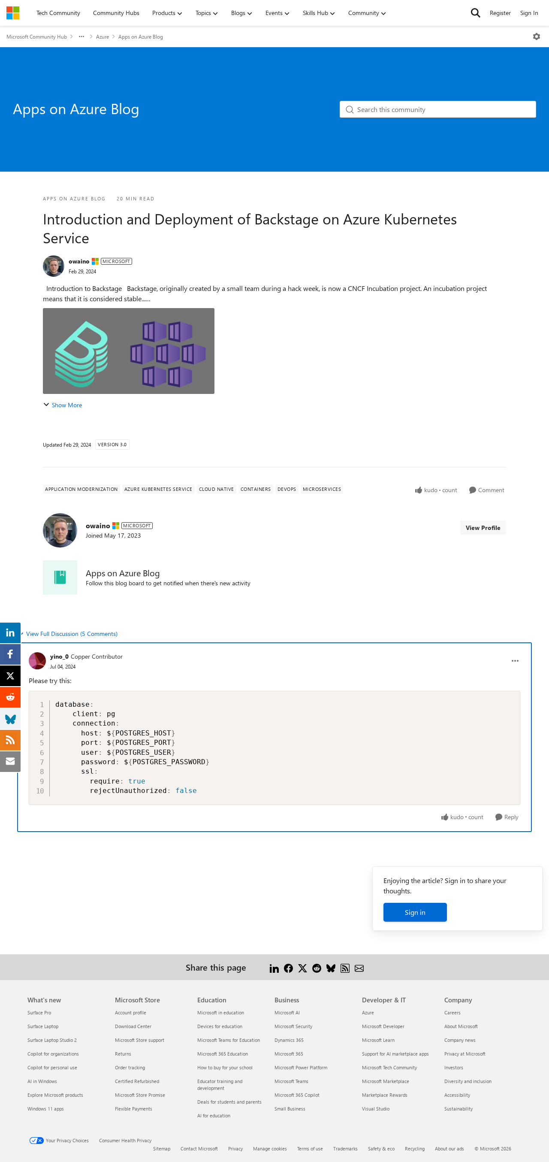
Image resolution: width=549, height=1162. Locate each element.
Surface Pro (39, 1012)
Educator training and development (219, 1084)
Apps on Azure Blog (140, 36)
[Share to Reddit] (316, 966)
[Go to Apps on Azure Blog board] (60, 577)
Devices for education (219, 1026)
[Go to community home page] (12, 12)
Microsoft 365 (288, 1053)
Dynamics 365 (289, 1040)
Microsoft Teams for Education (228, 1040)
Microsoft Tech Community (389, 1067)
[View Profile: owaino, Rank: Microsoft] (53, 266)
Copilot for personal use (52, 1067)
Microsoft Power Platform (300, 1067)
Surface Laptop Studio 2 (52, 1040)
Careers (452, 1012)
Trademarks (345, 1148)
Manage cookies (270, 1148)
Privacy (235, 1148)
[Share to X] (302, 966)
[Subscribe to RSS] (345, 966)
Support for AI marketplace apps (395, 1053)
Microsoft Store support (139, 1040)
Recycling (415, 1148)
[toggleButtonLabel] (537, 36)
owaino (79, 261)
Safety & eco (381, 1148)
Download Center (133, 1026)
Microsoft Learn (378, 1040)
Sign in (415, 912)
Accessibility (457, 1095)
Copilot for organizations (53, 1053)
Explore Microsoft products (55, 1095)
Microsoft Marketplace (385, 1081)
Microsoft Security (293, 1026)
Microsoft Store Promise (140, 1095)
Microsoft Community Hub (36, 36)
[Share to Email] (359, 966)
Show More (67, 405)
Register (500, 13)
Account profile (130, 1012)
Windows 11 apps (45, 1108)
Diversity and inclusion (468, 1081)
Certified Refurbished (137, 1081)
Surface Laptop (42, 1026)
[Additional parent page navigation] (81, 36)
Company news (460, 1040)
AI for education (213, 1115)
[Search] (476, 13)
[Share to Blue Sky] (330, 966)
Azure (102, 36)
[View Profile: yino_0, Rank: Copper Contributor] (37, 660)
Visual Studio (375, 1108)
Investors (453, 1067)
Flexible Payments (133, 1108)
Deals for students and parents (229, 1101)
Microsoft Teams (291, 1081)
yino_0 (59, 656)
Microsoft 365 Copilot (297, 1095)
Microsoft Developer (383, 1026)
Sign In (529, 13)
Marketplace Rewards (384, 1095)
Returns (123, 1053)
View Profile (483, 528)
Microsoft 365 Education (222, 1053)
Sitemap (161, 1148)
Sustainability (458, 1108)
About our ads (449, 1148)
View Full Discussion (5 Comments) (72, 633)
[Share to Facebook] (288, 966)
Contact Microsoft (199, 1148)
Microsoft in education (220, 1012)
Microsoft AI (287, 1012)
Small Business (289, 1108)
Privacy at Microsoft (465, 1053)
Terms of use (310, 1148)
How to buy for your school (225, 1067)
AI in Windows (42, 1081)
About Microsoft (461, 1026)
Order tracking (130, 1067)
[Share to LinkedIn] (274, 966)
